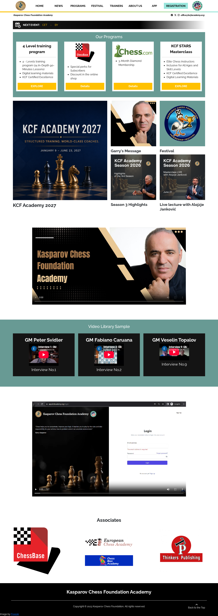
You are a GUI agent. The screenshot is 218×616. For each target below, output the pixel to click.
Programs (77, 5)
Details (85, 86)
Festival (97, 5)
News (59, 5)
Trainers (116, 5)
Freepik (15, 614)
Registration (176, 5)
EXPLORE (37, 86)
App (154, 5)
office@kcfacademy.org (193, 15)
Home (40, 5)
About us (135, 5)
